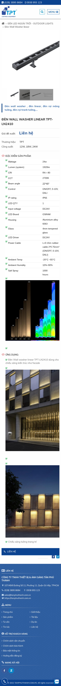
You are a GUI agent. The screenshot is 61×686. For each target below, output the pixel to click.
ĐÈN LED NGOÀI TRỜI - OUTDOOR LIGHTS (30, 23)
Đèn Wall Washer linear (17, 26)
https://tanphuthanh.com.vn (17, 598)
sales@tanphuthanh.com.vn (17, 595)
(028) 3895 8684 (13, 2)
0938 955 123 (34, 2)
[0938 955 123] (5, 681)
